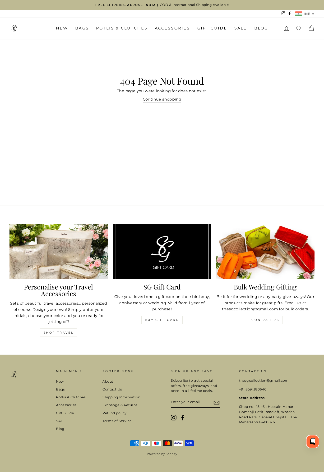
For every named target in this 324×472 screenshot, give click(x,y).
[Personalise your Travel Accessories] (58, 251)
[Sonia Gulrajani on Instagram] (173, 417)
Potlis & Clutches (122, 28)
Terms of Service (116, 421)
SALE (240, 28)
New (62, 28)
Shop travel (59, 332)
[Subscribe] (216, 402)
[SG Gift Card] (162, 251)
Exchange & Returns (119, 405)
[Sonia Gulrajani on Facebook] (183, 417)
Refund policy (114, 413)
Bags (82, 28)
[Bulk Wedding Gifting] (265, 251)
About (107, 381)
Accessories (172, 28)
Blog (261, 28)
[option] (162, 5)
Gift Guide (212, 28)
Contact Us (112, 389)
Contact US (265, 320)
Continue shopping (162, 99)
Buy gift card (162, 320)
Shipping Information (121, 397)
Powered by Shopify (162, 454)
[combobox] (305, 13)
